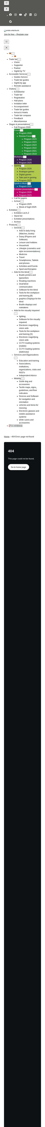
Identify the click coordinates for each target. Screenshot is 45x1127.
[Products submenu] (18, 225)
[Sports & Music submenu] (29, 183)
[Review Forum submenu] (34, 136)
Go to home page (18, 467)
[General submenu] (23, 228)
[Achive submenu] (22, 201)
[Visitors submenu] (17, 89)
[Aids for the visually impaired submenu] (16, 313)
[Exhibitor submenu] (18, 210)
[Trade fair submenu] (19, 59)
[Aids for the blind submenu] (30, 272)
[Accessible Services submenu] (28, 74)
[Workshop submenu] (24, 157)
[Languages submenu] (12, 53)
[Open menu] (6, 3)
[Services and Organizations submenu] (16, 358)
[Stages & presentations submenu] (31, 124)
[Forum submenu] (21, 130)
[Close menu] (6, 9)
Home (6, 437)
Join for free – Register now (16, 34)
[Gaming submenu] (22, 166)
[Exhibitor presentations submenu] (36, 189)
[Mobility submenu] (22, 378)
